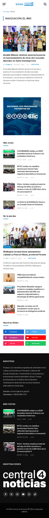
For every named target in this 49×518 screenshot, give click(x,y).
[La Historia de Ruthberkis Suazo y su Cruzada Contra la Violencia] (9, 205)
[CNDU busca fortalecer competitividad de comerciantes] (9, 277)
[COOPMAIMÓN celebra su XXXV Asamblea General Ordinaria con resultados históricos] (9, 154)
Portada (6, 12)
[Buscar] (44, 4)
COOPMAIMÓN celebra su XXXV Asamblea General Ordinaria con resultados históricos (30, 153)
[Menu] (4, 4)
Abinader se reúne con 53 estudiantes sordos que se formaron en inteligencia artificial (31, 308)
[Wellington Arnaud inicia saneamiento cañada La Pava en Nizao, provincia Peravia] (24, 235)
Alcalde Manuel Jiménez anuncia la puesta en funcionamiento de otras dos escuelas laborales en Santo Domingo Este (24, 58)
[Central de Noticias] (24, 4)
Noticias (7, 50)
